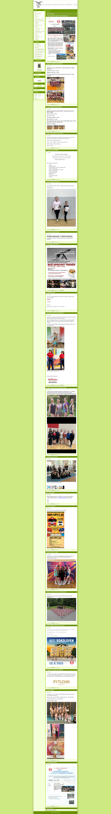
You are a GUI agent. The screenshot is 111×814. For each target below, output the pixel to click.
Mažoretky (37, 22)
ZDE (56, 635)
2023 (41, 86)
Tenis (36, 17)
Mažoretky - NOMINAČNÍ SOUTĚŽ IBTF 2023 (54, 63)
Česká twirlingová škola (39, 19)
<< (34, 86)
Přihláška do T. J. (38, 36)
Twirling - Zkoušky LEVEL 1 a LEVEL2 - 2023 (55, 133)
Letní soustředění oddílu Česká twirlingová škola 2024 (40, 49)
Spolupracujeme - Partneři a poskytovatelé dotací (39, 32)
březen (38, 86)
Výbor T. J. (37, 33)
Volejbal (36, 26)
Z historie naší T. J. (38, 58)
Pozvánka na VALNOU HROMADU (53, 150)
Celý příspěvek (49, 61)
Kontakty (36, 35)
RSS (59, 812)
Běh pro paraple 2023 (50, 492)
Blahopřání (37, 47)
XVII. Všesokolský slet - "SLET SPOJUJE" (39, 56)
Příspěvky (36, 38)
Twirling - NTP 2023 (50, 690)
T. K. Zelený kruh (38, 28)
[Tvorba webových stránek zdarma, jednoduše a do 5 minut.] (57, 812)
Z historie (36, 14)
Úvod (36, 11)
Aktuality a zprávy (56, 61)
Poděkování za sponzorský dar (52, 456)
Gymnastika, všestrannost (39, 20)
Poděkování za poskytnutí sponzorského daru (55, 669)
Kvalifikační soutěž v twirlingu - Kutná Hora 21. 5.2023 (56, 387)
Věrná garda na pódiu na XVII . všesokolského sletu (39, 52)
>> (43, 86)
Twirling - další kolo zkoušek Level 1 (53, 181)
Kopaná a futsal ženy (38, 25)
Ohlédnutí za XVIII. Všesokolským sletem (38, 54)
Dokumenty (37, 39)
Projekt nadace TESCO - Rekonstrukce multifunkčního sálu (57, 15)
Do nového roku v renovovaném (38, 44)
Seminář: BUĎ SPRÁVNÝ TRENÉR (53, 244)
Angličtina (36, 23)
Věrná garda (37, 29)
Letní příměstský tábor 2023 (52, 762)
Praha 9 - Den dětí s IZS (51, 506)
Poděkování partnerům (51, 292)
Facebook (36, 74)
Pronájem (36, 16)
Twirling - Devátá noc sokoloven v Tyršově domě (55, 625)
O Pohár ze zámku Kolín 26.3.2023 (53, 231)
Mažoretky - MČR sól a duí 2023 (52, 552)
